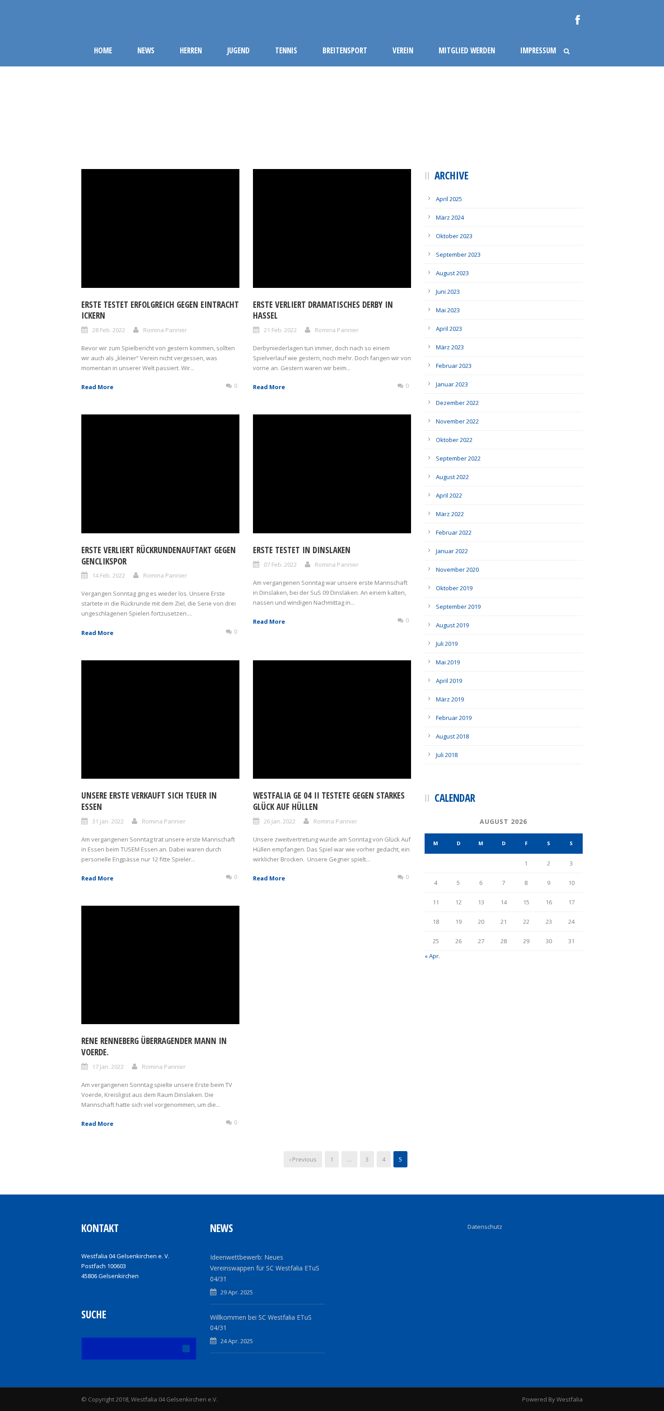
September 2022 (458, 458)
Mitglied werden (467, 50)
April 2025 (449, 199)
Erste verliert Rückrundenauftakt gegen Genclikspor (158, 555)
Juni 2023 (448, 291)
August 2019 (452, 625)
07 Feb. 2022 (280, 564)
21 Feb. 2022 (280, 330)
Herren (191, 50)
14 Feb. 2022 (108, 575)
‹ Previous (303, 1159)
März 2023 (450, 347)
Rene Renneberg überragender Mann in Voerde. (154, 1046)
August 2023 (452, 273)
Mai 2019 (448, 662)
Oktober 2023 (454, 236)
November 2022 (457, 421)
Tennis (286, 50)
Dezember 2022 (457, 403)
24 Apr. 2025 (236, 1341)
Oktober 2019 (454, 588)
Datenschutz (485, 1227)
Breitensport (345, 50)
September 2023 (458, 254)
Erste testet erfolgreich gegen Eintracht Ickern (160, 310)
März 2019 (450, 699)
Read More (97, 387)
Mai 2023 (448, 310)
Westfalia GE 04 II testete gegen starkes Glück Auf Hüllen (329, 801)
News (145, 50)
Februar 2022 (454, 532)
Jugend (238, 50)
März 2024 (450, 217)
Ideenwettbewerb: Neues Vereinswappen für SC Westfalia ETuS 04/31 (264, 1268)
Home (103, 50)
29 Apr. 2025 (236, 1292)
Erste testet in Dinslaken (302, 550)
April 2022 (449, 495)
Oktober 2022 (454, 440)
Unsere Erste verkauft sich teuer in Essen (149, 801)
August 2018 (452, 736)
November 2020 (457, 569)
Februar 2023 (454, 366)
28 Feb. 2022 (108, 330)
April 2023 (449, 329)
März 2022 (450, 514)
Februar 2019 (454, 718)
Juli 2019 (447, 644)
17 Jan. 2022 (108, 1067)
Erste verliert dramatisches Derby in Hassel (323, 310)
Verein (403, 50)
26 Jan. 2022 (279, 821)
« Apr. (432, 956)
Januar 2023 (452, 384)
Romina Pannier (165, 330)
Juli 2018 (447, 755)
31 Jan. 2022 (108, 821)
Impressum (538, 50)
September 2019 (458, 606)
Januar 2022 (452, 551)
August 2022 (452, 477)
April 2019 (449, 681)
